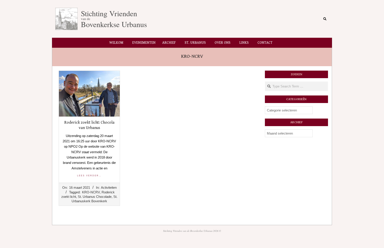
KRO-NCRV (91, 192)
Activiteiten (109, 187)
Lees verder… (89, 176)
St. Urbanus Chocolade (95, 196)
